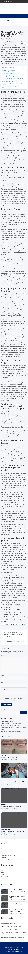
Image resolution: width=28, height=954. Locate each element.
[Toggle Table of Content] (23, 68)
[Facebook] (11, 944)
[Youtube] (17, 944)
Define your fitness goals (9, 70)
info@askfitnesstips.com (8, 855)
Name (3, 675)
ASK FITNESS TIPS (18, 947)
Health (3, 29)
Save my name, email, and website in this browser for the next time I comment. (12, 699)
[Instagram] (13, 944)
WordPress (19, 951)
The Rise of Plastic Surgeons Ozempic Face (12, 731)
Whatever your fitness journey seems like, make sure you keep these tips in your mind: (14, 79)
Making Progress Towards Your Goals (12, 75)
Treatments (4, 804)
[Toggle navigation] (3, 16)
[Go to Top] (25, 947)
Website (3, 689)
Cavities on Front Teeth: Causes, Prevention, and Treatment (15, 642)
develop (7, 578)
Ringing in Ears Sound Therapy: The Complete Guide (17, 910)
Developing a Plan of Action (10, 73)
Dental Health (4, 755)
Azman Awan (12, 38)
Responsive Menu (21, 1)
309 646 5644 (5, 851)
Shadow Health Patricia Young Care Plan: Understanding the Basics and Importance (13, 634)
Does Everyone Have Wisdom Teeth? (11, 723)
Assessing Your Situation (9, 71)
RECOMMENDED (6, 736)
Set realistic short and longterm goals (12, 76)
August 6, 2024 (4, 38)
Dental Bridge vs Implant (8, 721)
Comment (4, 656)
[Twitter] (15, 944)
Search (3, 709)
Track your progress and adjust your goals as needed (14, 83)
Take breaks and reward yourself (11, 86)
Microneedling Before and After (10, 725)
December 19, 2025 (5, 759)
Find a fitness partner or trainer (11, 81)
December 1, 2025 (5, 808)
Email (3, 682)
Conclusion (5, 87)
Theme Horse (16, 949)
